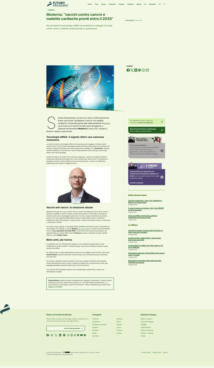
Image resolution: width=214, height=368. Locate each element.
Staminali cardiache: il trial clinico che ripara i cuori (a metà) (146, 254)
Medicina (51, 10)
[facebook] (47, 335)
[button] (164, 4)
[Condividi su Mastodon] (140, 71)
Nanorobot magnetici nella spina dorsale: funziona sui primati (145, 261)
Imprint (165, 352)
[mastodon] (78, 335)
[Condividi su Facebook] (128, 71)
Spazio (139, 4)
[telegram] (84, 335)
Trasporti (130, 4)
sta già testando (83, 229)
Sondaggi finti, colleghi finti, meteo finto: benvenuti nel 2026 (144, 239)
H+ (160, 4)
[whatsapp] (68, 335)
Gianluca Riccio (129, 20)
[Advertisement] (107, 47)
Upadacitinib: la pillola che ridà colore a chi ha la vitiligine (145, 246)
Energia (121, 4)
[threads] (71, 335)
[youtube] (81, 335)
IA (145, 4)
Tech (96, 4)
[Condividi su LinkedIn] (136, 71)
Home (90, 4)
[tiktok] (75, 335)
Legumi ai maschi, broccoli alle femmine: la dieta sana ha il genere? (145, 231)
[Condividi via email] (147, 71)
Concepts (152, 4)
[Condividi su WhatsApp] (144, 71)
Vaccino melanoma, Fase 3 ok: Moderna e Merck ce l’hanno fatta (145, 201)
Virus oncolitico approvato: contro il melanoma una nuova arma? (142, 217)
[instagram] (52, 335)
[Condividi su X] (132, 71)
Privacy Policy (146, 352)
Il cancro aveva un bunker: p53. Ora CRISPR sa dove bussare (146, 209)
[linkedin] (60, 335)
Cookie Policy (156, 352)
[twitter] (56, 335)
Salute (103, 4)
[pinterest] (64, 335)
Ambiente (112, 4)
